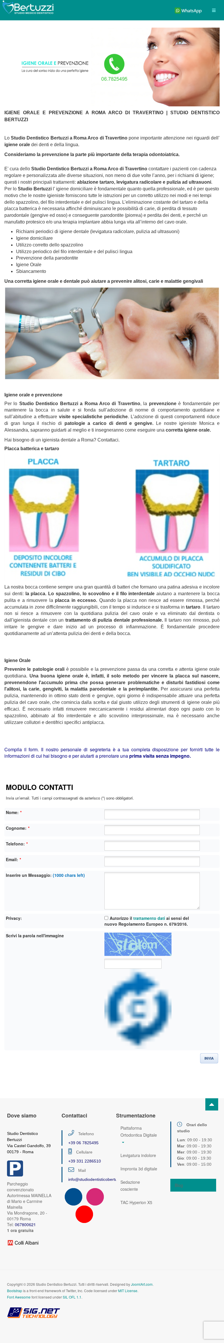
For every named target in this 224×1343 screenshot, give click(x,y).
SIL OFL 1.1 (72, 1296)
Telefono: (17, 844)
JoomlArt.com (142, 1284)
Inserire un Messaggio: (45, 875)
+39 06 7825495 (83, 1142)
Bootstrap (14, 1290)
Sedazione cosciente (130, 1185)
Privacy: (14, 918)
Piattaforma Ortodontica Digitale (138, 1131)
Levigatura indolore (138, 1155)
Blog (179, 1185)
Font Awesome (19, 1296)
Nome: (14, 812)
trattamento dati (149, 918)
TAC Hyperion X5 (136, 1202)
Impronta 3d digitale (138, 1169)
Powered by (33, 1312)
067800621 (25, 1224)
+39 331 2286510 (84, 1161)
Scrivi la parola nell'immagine (35, 935)
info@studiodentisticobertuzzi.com (99, 1179)
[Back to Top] (211, 1104)
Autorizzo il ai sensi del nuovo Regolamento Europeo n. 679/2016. (146, 921)
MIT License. (128, 1290)
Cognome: (17, 828)
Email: (13, 859)
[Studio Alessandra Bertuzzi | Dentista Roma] (28, 7)
